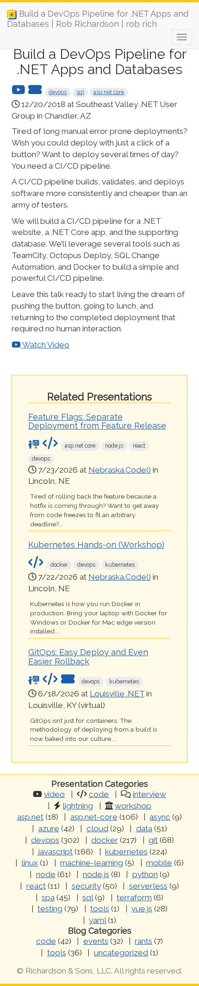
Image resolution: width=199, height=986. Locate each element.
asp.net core (108, 92)
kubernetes (126, 851)
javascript (55, 851)
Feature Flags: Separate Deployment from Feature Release (97, 421)
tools (99, 908)
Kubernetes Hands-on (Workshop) (96, 545)
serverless (148, 886)
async (159, 817)
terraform (134, 897)
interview (149, 794)
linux (29, 862)
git (153, 840)
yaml (97, 920)
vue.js (141, 908)
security (86, 886)
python (145, 874)
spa (48, 897)
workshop (133, 805)
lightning (77, 805)
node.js (96, 874)
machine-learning (91, 862)
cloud (97, 828)
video (54, 794)
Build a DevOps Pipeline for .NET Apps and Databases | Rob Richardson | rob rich (97, 17)
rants (143, 941)
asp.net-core (94, 817)
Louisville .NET (117, 693)
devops (58, 92)
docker (104, 840)
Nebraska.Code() (119, 469)
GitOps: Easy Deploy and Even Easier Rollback (88, 656)
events (95, 941)
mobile (159, 862)
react (36, 886)
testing (49, 908)
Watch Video (45, 344)
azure (48, 828)
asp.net (30, 817)
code (99, 794)
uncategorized (121, 952)
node (46, 874)
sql (80, 92)
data (144, 828)
